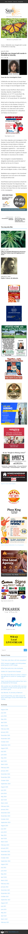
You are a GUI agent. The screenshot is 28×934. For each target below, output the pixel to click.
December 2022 (5, 851)
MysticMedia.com (13, 932)
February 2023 (5, 845)
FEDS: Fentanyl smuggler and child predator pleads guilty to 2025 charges (13, 664)
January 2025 (4, 771)
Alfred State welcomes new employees (12, 668)
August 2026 (4, 709)
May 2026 (3, 719)
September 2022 (5, 861)
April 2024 (4, 800)
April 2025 (4, 761)
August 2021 (4, 903)
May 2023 (3, 835)
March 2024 (4, 803)
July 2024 (3, 790)
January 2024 (4, 809)
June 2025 (4, 754)
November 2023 (5, 816)
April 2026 (4, 722)
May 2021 (3, 912)
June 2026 (4, 716)
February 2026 (5, 729)
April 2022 (4, 877)
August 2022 (4, 864)
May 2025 (3, 758)
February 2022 (5, 883)
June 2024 (4, 793)
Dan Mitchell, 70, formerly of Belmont (11, 692)
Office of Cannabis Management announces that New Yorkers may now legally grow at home (13, 253)
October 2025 (5, 742)
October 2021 (5, 896)
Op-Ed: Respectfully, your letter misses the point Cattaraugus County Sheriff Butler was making (13, 697)
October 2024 (5, 780)
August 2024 (4, 787)
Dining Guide (20, 1)
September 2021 (5, 900)
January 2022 (4, 887)
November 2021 (5, 893)
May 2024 (3, 796)
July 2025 (3, 751)
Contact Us (15, 1)
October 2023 (5, 819)
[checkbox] (2, 931)
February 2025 (5, 767)
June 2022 (4, 871)
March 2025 (4, 764)
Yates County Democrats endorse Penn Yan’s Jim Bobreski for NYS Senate (14, 682)
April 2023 (4, 838)
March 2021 (4, 919)
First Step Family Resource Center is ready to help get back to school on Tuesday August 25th (13, 676)
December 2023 (5, 812)
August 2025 (4, 748)
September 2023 (5, 822)
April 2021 (4, 916)
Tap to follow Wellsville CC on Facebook (12, 545)
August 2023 (4, 825)
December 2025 (5, 735)
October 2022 (5, 858)
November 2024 (5, 777)
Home (6, 1)
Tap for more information (8, 483)
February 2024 (5, 806)
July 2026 (3, 713)
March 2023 (4, 842)
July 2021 (3, 906)
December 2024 (5, 774)
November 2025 (5, 738)
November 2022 (5, 854)
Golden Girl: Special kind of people (11, 671)
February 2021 (5, 922)
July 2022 (3, 867)
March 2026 (4, 725)
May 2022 (3, 874)
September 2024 (5, 783)
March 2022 (4, 880)
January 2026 (4, 732)
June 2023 (4, 832)
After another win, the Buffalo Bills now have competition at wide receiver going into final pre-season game (14, 687)
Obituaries (10, 1)
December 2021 (5, 890)
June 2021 (4, 909)
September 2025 (5, 745)
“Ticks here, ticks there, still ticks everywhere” (14, 660)
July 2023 (3, 829)
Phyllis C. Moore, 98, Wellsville (9, 278)
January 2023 (4, 848)
